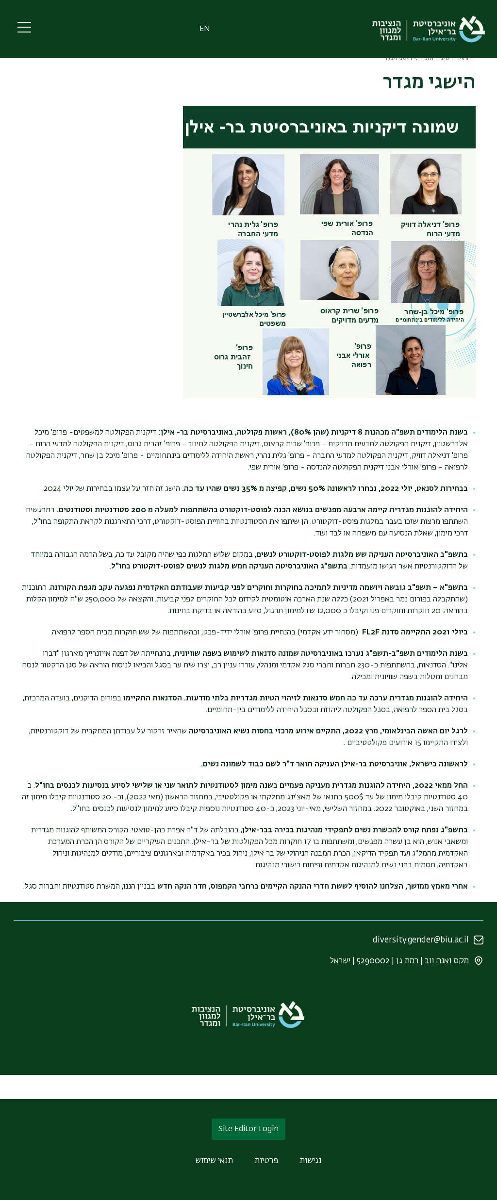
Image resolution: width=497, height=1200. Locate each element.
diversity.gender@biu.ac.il (421, 940)
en (204, 29)
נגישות (310, 1161)
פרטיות (266, 1161)
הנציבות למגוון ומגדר (445, 59)
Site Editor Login (248, 1129)
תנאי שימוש (214, 1161)
